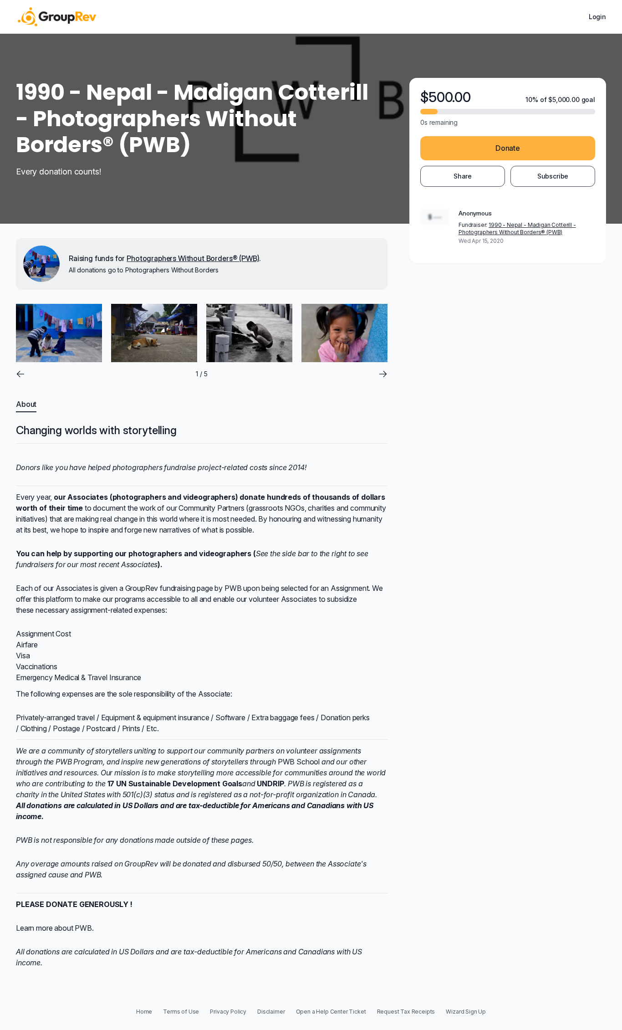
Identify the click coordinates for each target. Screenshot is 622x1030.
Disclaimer (271, 1011)
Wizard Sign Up (466, 1011)
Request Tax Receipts (406, 1011)
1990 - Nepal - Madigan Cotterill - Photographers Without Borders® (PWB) (517, 228)
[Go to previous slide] (20, 374)
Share (463, 176)
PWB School (299, 761)
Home (144, 1011)
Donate (507, 148)
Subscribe (553, 176)
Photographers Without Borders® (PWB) (193, 258)
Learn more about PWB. (55, 928)
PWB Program (79, 761)
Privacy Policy (228, 1011)
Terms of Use (181, 1011)
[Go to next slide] (382, 374)
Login (597, 16)
